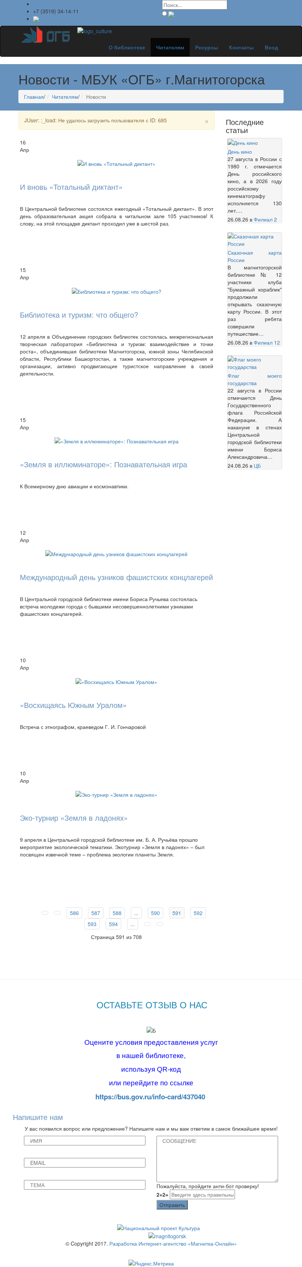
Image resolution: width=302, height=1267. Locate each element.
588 (117, 913)
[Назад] (57, 913)
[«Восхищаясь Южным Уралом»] (116, 680)
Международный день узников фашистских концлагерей (116, 577)
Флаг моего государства (255, 379)
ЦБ (257, 465)
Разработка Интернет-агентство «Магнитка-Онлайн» (173, 1243)
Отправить (172, 1204)
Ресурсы (206, 47)
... (136, 913)
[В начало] (45, 913)
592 (198, 913)
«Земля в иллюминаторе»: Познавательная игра (103, 464)
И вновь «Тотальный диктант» (71, 186)
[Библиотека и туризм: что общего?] (116, 290)
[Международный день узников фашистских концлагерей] (116, 553)
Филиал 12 (267, 342)
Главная (34, 96)
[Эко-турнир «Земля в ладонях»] (116, 793)
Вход (271, 47)
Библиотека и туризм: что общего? (79, 314)
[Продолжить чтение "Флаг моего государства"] (255, 362)
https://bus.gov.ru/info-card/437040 (150, 1097)
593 (92, 924)
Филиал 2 (265, 219)
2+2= (162, 1194)
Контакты (241, 47)
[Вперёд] (147, 924)
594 (113, 924)
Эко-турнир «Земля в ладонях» (74, 817)
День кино (240, 151)
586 (74, 913)
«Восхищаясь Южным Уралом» (73, 704)
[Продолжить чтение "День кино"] (243, 142)
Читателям (170, 47)
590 (155, 913)
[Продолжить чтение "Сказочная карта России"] (255, 239)
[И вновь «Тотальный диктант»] (116, 163)
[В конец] (160, 924)
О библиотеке (127, 47)
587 (95, 913)
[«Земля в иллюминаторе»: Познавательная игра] (117, 440)
